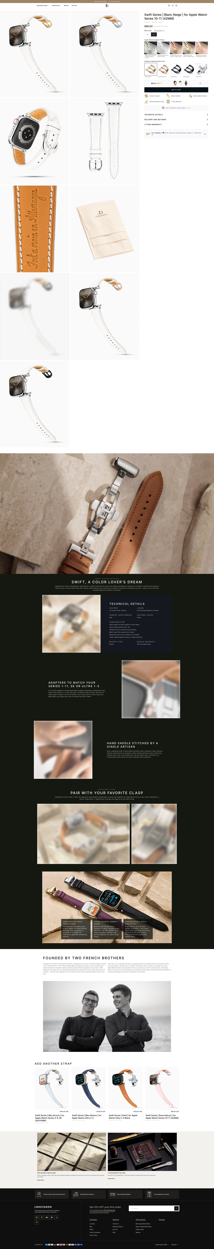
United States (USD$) (161, 1244)
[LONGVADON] (107, 6)
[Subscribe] (176, 1208)
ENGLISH (173, 1244)
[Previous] (145, 68)
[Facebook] (42, 1217)
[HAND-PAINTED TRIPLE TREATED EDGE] (75, 906)
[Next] (207, 47)
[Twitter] (52, 1217)
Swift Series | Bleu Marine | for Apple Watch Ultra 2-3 (86, 1116)
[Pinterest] (37, 1222)
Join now (188, 108)
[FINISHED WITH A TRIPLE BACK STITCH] (83, 901)
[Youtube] (47, 1217)
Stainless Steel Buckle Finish (154, 61)
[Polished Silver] (201, 70)
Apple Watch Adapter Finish (154, 40)
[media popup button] (66, 95)
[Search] (172, 5)
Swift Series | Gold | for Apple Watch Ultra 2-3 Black (123, 1116)
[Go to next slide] (176, 133)
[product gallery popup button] (136, 95)
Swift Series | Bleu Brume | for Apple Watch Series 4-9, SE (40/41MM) (49, 1118)
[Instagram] (37, 1217)
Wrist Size (148, 30)
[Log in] (169, 5)
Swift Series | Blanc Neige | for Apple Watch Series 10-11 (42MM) (175, 16)
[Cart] (176, 5)
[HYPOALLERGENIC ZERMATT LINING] (122, 911)
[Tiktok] (57, 1217)
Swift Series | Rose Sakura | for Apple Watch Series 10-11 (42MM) (162, 1116)
